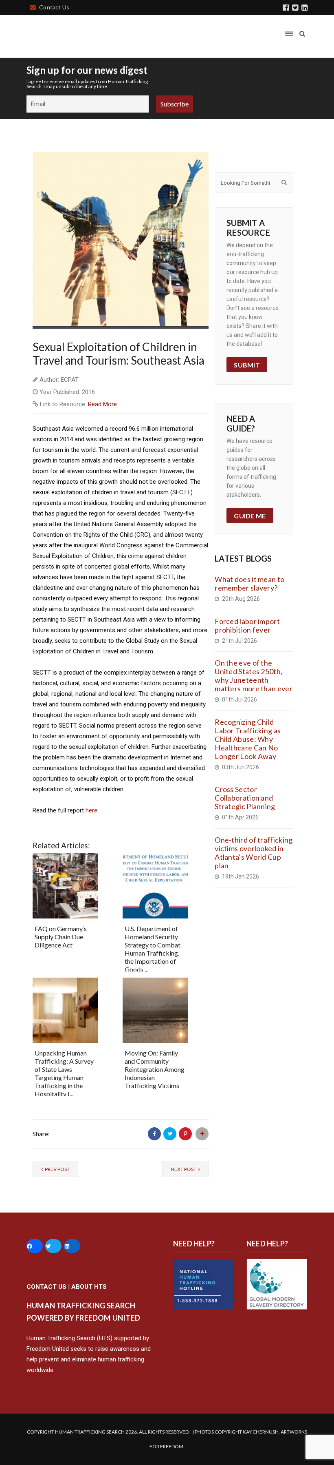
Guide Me (250, 516)
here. (92, 810)
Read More (102, 404)
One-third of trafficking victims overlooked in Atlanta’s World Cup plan (253, 852)
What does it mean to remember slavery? (249, 583)
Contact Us (54, 7)
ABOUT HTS (89, 1286)
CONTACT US (46, 1286)
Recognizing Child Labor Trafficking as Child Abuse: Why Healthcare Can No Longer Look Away (248, 739)
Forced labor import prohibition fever (247, 625)
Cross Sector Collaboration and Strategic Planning (245, 798)
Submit (247, 365)
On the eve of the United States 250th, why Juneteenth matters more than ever (253, 675)
